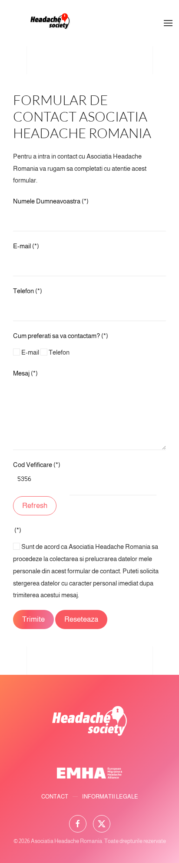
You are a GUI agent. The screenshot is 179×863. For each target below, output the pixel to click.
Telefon (27, 290)
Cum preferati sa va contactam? (60, 335)
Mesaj (25, 373)
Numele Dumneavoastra (51, 201)
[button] (168, 23)
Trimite (33, 619)
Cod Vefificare (36, 464)
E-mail (26, 246)
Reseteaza (81, 619)
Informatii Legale (110, 796)
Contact (54, 796)
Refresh (34, 505)
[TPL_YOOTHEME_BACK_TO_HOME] (50, 23)
